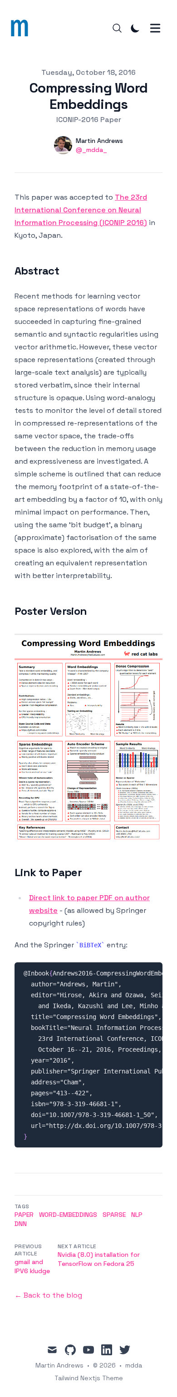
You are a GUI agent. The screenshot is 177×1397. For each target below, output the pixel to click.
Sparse (114, 1215)
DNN (21, 1224)
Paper (24, 1215)
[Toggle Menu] (155, 28)
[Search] (117, 28)
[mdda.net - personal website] (22, 28)
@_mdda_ (91, 150)
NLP (137, 1215)
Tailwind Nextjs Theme (88, 1378)
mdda (133, 1365)
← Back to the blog (48, 1295)
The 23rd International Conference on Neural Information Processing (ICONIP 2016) (81, 209)
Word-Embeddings (68, 1215)
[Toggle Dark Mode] (135, 28)
